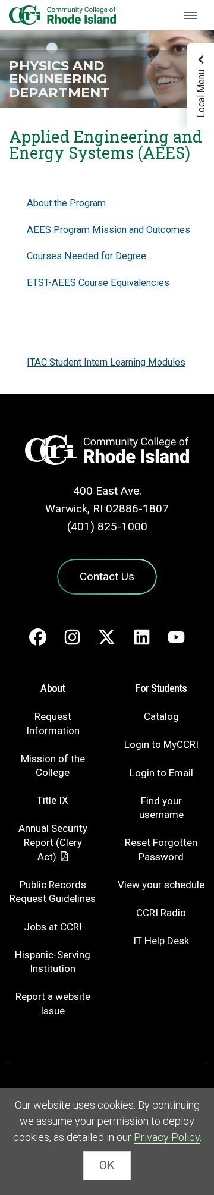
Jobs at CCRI (53, 927)
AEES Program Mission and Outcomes (108, 229)
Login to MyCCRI (161, 744)
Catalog (161, 716)
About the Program (66, 203)
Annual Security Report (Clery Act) (52, 842)
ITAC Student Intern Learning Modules (106, 362)
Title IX (52, 800)
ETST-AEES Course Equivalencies (98, 282)
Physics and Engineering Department (59, 78)
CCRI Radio (161, 913)
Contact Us (107, 576)
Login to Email (161, 773)
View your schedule (161, 885)
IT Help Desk (161, 940)
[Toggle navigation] (191, 15)
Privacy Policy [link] (167, 1137)
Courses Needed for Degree (88, 256)
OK (107, 1165)
